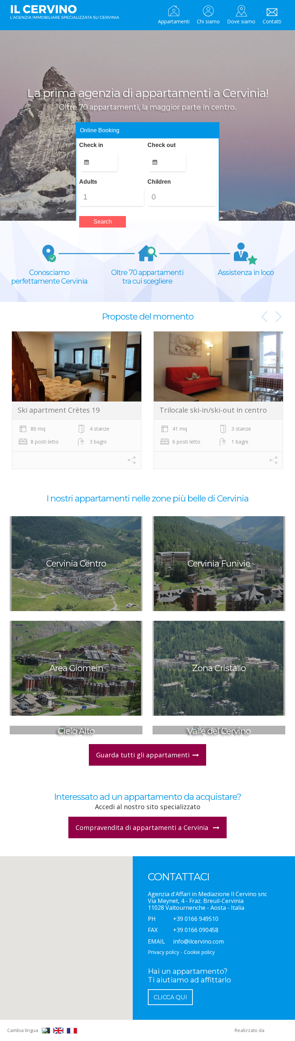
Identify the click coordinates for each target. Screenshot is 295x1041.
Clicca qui (170, 997)
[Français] (72, 1031)
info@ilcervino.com (198, 941)
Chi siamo (208, 21)
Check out (162, 145)
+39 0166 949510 (195, 919)
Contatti (272, 21)
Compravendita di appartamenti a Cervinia (143, 827)
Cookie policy (199, 952)
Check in (91, 145)
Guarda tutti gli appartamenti (143, 755)
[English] (58, 1030)
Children (159, 182)
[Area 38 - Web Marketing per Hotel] (277, 1030)
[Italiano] (46, 1030)
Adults (88, 182)
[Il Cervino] (67, 12)
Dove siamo (241, 21)
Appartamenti (174, 21)
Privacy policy (163, 952)
